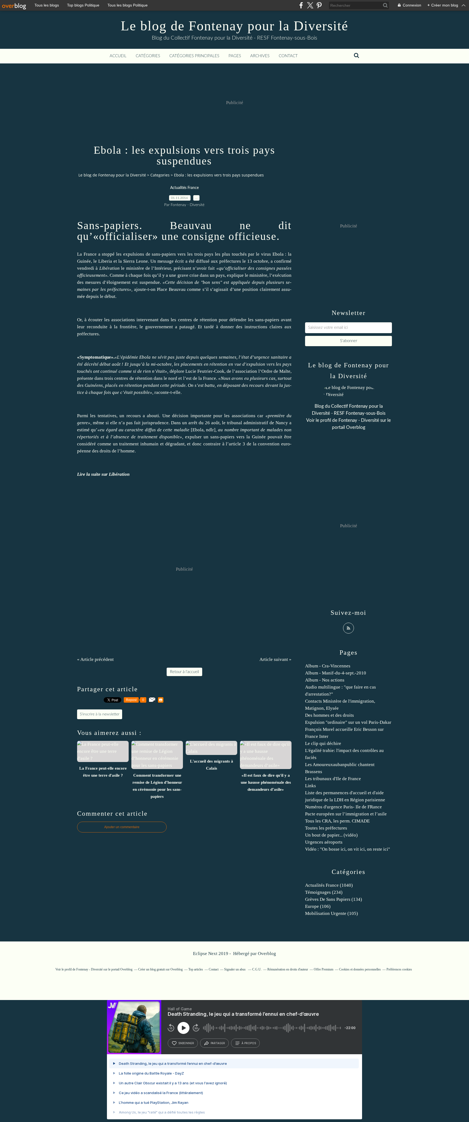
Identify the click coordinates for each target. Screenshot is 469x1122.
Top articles (195, 969)
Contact (288, 56)
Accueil (118, 56)
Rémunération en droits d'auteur (287, 969)
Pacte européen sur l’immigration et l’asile (346, 813)
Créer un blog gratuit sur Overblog (160, 969)
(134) (333, 899)
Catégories (148, 56)
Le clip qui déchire (323, 743)
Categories (160, 175)
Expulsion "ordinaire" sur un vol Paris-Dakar (348, 722)
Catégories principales (194, 56)
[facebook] (301, 5)
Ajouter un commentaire (122, 827)
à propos (249, 1043)
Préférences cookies (399, 969)
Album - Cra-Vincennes (327, 665)
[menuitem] (118, 56)
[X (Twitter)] (310, 5)
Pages (235, 56)
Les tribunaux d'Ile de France (333, 778)
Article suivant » (275, 659)
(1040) (329, 885)
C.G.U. (257, 969)
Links (310, 785)
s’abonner (186, 1043)
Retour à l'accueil (184, 672)
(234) (324, 892)
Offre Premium (323, 969)
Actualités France (184, 188)
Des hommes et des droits (329, 715)
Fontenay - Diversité (358, 420)
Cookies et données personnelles (360, 969)
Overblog (267, 953)
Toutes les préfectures (326, 828)
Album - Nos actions (324, 680)
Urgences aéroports (324, 842)
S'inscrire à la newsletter (99, 714)
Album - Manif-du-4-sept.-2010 (335, 673)
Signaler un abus (235, 969)
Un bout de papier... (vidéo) (331, 835)
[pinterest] (319, 5)
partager (218, 1043)
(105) (331, 913)
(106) (318, 906)
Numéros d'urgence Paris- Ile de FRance (343, 806)
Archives (260, 56)
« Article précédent (95, 659)
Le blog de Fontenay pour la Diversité (234, 25)
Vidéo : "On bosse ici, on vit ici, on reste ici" (347, 849)
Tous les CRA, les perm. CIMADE (337, 821)
